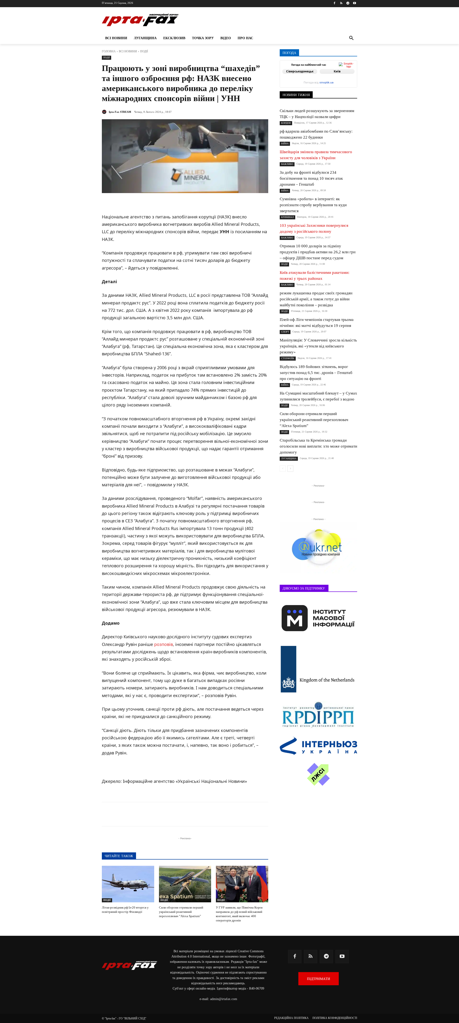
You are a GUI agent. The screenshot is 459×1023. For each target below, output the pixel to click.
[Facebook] (334, 3)
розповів (163, 644)
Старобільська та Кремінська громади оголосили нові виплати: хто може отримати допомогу (318, 446)
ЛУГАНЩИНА (288, 458)
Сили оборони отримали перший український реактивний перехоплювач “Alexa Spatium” (181, 912)
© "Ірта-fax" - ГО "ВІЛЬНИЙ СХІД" (124, 1018)
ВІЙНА (285, 143)
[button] (351, 38)
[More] (218, 814)
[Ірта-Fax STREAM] (105, 111)
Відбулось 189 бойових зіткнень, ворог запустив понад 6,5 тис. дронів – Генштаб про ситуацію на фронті (316, 372)
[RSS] (341, 3)
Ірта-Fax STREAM (120, 111)
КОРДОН (286, 123)
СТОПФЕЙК (287, 358)
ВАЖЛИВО (287, 164)
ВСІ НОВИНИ (128, 51)
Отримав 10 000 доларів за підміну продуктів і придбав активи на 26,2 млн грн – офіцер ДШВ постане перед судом (317, 252)
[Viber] (173, 814)
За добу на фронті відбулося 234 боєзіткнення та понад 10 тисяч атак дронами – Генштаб (311, 178)
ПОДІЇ (144, 51)
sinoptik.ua (326, 82)
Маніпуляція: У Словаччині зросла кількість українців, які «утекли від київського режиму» (318, 346)
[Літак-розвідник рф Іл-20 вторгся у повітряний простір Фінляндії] (128, 884)
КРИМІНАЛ (287, 217)
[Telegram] (347, 3)
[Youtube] (354, 3)
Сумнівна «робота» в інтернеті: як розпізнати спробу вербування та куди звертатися (313, 205)
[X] (162, 814)
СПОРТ (285, 331)
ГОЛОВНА (109, 51)
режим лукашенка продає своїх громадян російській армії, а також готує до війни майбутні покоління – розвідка (316, 299)
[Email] (195, 814)
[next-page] (290, 468)
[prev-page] (283, 468)
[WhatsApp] (184, 814)
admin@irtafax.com (223, 999)
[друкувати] (206, 814)
